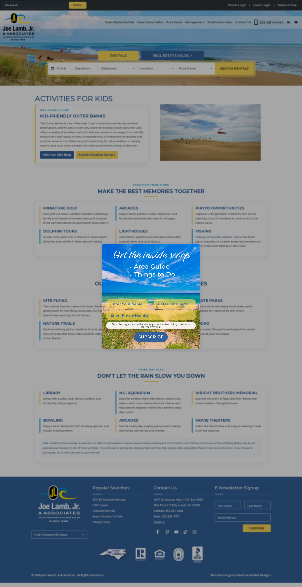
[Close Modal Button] (194, 248)
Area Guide (152, 266)
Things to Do (154, 274)
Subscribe (151, 336)
